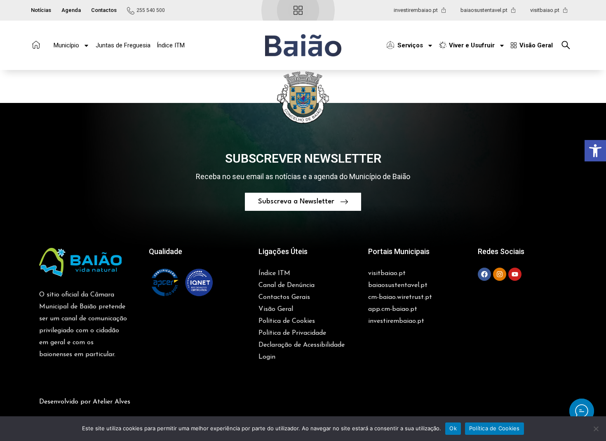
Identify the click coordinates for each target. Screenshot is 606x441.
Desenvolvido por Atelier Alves (84, 402)
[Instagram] (499, 274)
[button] (303, 45)
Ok (453, 428)
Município (66, 45)
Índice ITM (171, 45)
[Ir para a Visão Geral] (298, 10)
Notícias (41, 10)
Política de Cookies (494, 428)
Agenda (71, 10)
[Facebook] (484, 274)
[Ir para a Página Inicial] (36, 45)
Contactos (104, 10)
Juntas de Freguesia (123, 45)
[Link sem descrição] (581, 411)
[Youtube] (514, 274)
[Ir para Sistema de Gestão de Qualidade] (182, 282)
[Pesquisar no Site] (568, 45)
